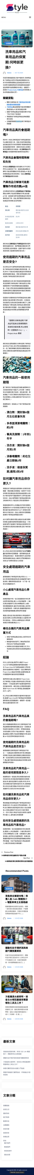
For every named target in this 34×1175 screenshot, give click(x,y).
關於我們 (7, 1143)
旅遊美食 (6, 1133)
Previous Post (8, 852)
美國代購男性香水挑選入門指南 (13, 1068)
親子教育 (6, 1117)
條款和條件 (8, 1151)
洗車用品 (19, 121)
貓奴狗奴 (6, 1113)
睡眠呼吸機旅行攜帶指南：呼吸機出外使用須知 (16, 1074)
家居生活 (9, 989)
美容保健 (6, 1129)
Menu (3, 17)
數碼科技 (6, 1121)
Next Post (27, 858)
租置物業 (9, 888)
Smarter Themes (20, 1172)
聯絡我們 (7, 1147)
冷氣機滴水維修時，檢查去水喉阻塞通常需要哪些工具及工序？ (16, 1063)
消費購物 (9, 43)
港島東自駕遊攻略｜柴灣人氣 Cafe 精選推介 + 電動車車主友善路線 (16, 1053)
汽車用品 (10, 107)
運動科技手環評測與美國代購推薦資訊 (16, 1058)
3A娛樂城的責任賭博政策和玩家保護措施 (19, 861)
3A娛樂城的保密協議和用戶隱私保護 (13, 855)
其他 (4, 1140)
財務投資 (6, 1137)
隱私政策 (7, 1155)
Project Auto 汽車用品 (15, 90)
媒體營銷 (6, 1105)
